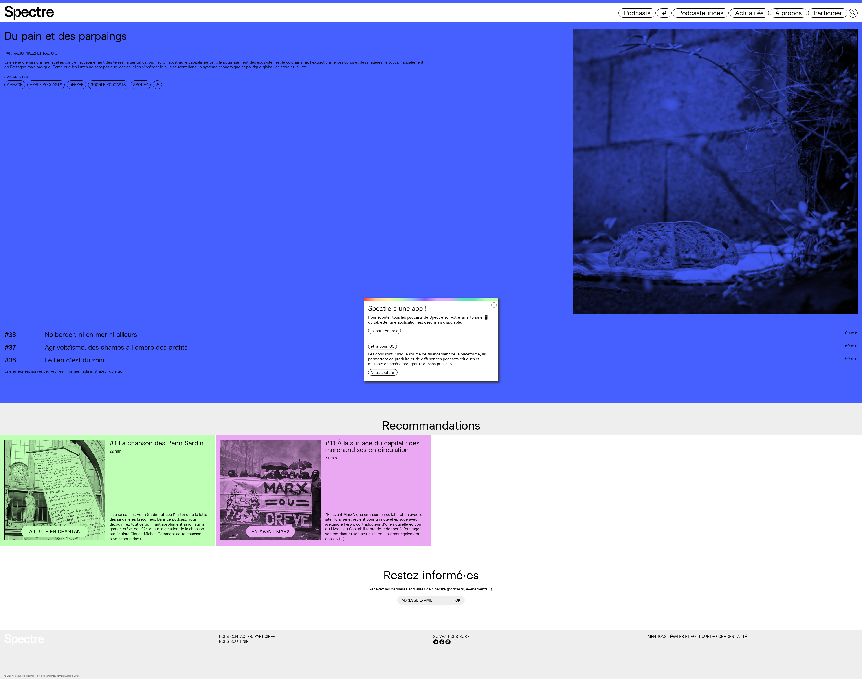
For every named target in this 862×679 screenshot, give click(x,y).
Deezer (76, 84)
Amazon (15, 84)
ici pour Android (384, 330)
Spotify (140, 84)
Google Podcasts (108, 84)
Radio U (50, 53)
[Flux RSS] (157, 84)
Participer (828, 13)
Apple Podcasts (46, 84)
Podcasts (637, 13)
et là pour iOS (382, 346)
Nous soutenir (383, 372)
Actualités (749, 13)
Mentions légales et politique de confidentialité (697, 636)
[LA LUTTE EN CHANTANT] (54, 539)
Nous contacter (235, 636)
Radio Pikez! (24, 53)
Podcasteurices (700, 13)
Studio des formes (46, 676)
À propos (788, 13)
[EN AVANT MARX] (270, 539)
